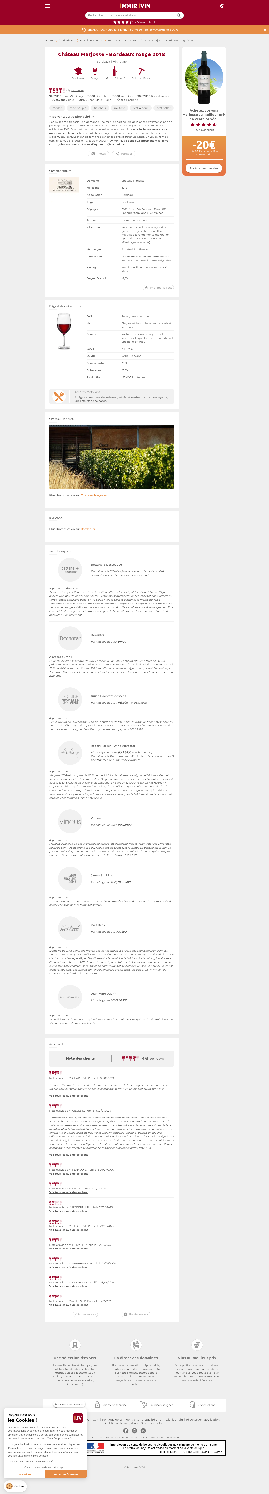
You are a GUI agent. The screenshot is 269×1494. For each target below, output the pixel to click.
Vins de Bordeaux (91, 40)
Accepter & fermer (66, 1474)
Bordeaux (113, 40)
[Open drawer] (47, 6)
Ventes (49, 40)
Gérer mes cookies (152, 1423)
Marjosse (130, 40)
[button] (15, 1486)
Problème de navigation (121, 1423)
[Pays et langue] (222, 6)
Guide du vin (67, 40)
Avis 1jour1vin (174, 1419)
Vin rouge (120, 61)
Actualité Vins (151, 1419)
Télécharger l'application (203, 1419)
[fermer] (265, 29)
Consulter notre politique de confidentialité (30, 1461)
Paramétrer (25, 1474)
